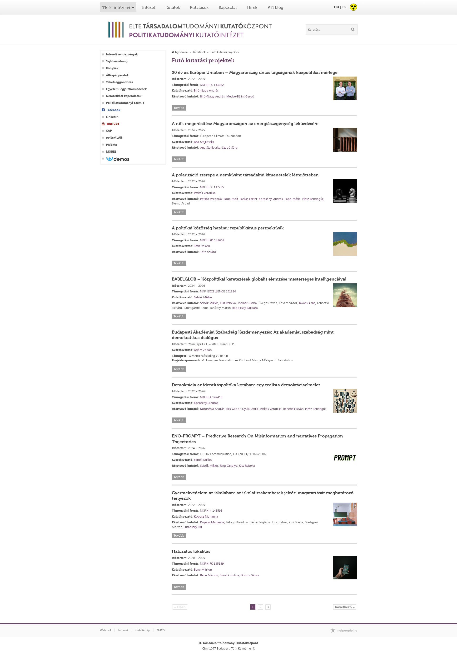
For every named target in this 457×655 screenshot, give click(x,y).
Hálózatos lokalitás (191, 551)
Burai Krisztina (229, 575)
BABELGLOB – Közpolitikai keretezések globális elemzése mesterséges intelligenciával (259, 279)
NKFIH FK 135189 (212, 563)
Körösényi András (271, 199)
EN (344, 7)
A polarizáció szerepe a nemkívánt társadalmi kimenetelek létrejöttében (245, 175)
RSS (162, 630)
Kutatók (172, 7)
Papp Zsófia (292, 199)
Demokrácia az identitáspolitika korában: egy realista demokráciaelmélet (246, 385)
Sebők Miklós (203, 297)
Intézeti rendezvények (122, 54)
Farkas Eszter (248, 199)
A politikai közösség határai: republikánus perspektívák (228, 228)
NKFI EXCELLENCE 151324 (218, 291)
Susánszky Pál (193, 527)
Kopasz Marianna (206, 516)
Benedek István (293, 409)
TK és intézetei (116, 7)
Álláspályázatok (117, 75)
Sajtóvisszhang (117, 61)
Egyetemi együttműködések (126, 89)
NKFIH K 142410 (211, 397)
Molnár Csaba (247, 303)
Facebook (113, 110)
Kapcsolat (228, 7)
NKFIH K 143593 (211, 510)
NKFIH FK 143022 (212, 84)
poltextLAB (114, 137)
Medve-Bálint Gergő (240, 96)
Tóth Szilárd (202, 246)
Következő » (345, 607)
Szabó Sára (229, 147)
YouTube (112, 123)
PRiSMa (111, 144)
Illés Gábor (233, 409)
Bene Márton (203, 569)
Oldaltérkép (142, 630)
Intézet (148, 7)
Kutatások (199, 7)
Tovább (179, 108)
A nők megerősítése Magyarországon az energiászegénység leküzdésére (245, 123)
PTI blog (275, 7)
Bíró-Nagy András (206, 90)
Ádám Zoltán (203, 350)
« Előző (180, 607)
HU (336, 7)
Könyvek (112, 68)
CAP (109, 130)
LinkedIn (112, 116)
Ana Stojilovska (204, 142)
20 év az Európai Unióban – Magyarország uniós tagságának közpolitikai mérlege (255, 72)
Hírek (252, 7)
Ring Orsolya (228, 465)
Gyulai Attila (250, 409)
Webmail (105, 630)
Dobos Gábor (250, 575)
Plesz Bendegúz (312, 199)
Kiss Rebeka (228, 303)
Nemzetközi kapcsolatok (123, 95)
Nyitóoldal (181, 52)
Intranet (123, 630)
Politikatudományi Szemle (125, 102)
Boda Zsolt (231, 199)
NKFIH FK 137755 (212, 187)
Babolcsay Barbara (245, 308)
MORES (111, 151)
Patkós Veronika (205, 193)
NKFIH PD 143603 (212, 240)
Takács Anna (307, 303)
